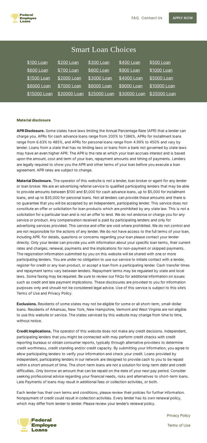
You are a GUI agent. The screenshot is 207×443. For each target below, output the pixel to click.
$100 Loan (37, 62)
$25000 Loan (101, 93)
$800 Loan (98, 70)
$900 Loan (129, 70)
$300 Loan (99, 62)
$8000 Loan (100, 85)
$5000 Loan (161, 78)
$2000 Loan (69, 78)
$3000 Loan (100, 78)
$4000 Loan (131, 78)
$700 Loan (68, 70)
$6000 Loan (39, 85)
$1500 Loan (38, 78)
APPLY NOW (183, 17)
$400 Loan (129, 62)
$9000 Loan (131, 85)
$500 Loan (160, 62)
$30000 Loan (132, 93)
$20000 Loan (71, 93)
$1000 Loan (161, 70)
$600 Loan (37, 70)
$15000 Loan (40, 93)
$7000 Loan (69, 85)
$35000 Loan (162, 93)
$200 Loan (68, 62)
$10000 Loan (162, 85)
